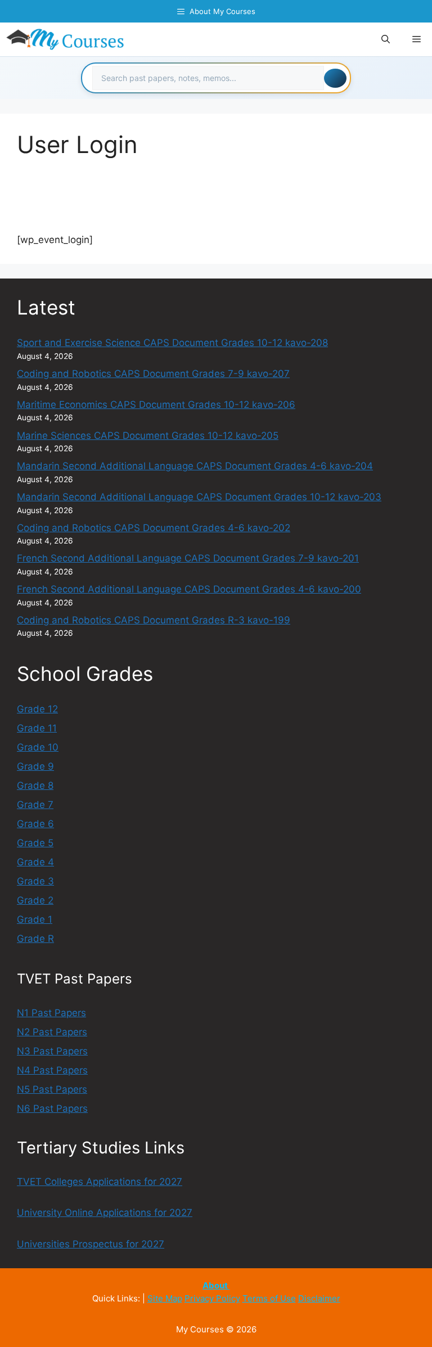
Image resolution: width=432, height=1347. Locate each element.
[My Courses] (66, 39)
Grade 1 (34, 919)
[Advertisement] (221, 203)
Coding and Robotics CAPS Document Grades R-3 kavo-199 (153, 620)
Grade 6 (35, 823)
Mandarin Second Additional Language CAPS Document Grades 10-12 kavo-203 (199, 496)
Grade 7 (35, 804)
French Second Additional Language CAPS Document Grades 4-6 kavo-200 (189, 589)
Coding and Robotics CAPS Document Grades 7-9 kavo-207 (153, 373)
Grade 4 (35, 862)
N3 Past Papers (52, 1051)
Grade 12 (37, 709)
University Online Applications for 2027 (104, 1212)
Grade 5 (35, 842)
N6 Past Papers (52, 1108)
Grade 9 (35, 766)
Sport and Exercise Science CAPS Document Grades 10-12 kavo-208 (172, 342)
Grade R (35, 938)
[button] (385, 39)
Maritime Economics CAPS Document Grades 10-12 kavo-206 (156, 404)
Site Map (164, 1298)
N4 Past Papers (52, 1070)
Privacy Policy (212, 1298)
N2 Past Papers (52, 1032)
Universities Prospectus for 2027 (90, 1244)
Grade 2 (35, 900)
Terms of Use (269, 1298)
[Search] (335, 78)
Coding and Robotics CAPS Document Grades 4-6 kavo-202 (153, 527)
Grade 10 (37, 747)
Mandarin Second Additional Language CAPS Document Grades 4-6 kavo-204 (195, 466)
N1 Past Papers (51, 1012)
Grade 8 (35, 785)
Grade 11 (37, 728)
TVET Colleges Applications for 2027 (99, 1181)
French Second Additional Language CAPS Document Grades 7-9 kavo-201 (188, 558)
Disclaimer (319, 1298)
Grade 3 (35, 881)
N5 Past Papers (52, 1089)
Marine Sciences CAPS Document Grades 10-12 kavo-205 (147, 435)
